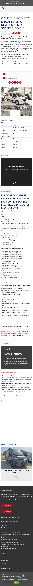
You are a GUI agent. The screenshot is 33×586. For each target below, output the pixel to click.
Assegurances (4, 560)
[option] (16, 96)
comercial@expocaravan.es (9, 548)
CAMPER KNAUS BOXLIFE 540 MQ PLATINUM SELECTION (16, 471)
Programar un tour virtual (12, 78)
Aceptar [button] (16, 582)
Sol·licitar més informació (12, 74)
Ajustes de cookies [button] (7, 582)
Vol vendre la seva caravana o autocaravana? (12, 558)
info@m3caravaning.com (17, 1)
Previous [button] (4, 95)
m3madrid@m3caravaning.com (10, 539)
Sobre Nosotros (7, 511)
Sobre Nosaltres (7, 505)
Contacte (3, 563)
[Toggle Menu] (29, 8)
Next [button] (28, 95)
